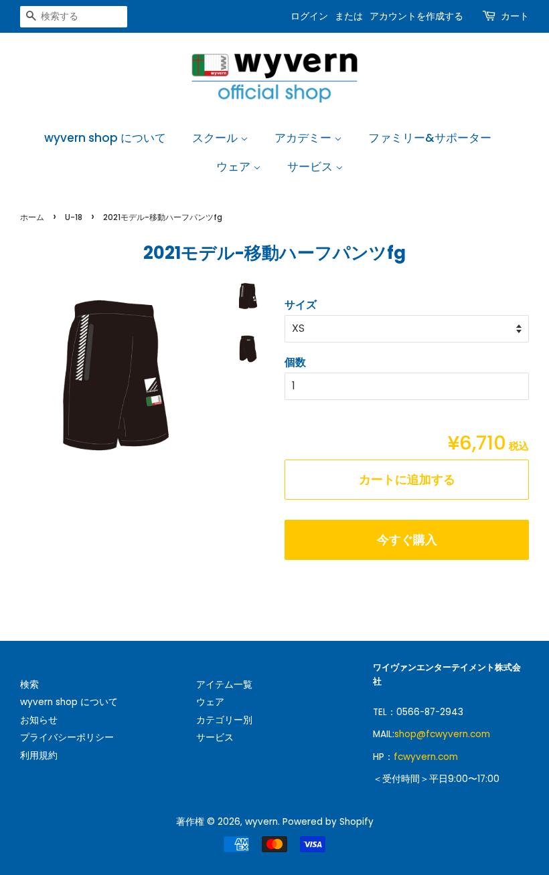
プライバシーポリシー (67, 737)
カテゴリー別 (224, 720)
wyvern (261, 821)
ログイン (309, 16)
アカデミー (304, 138)
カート (515, 16)
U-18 (73, 217)
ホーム (32, 217)
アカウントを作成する (416, 16)
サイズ (301, 304)
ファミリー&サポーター (429, 138)
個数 (295, 362)
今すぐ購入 (407, 539)
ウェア (234, 167)
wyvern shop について (105, 138)
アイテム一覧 (224, 684)
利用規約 (39, 755)
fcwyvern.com (426, 757)
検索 (29, 684)
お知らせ (39, 720)
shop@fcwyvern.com (442, 734)
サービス (311, 167)
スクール (216, 138)
